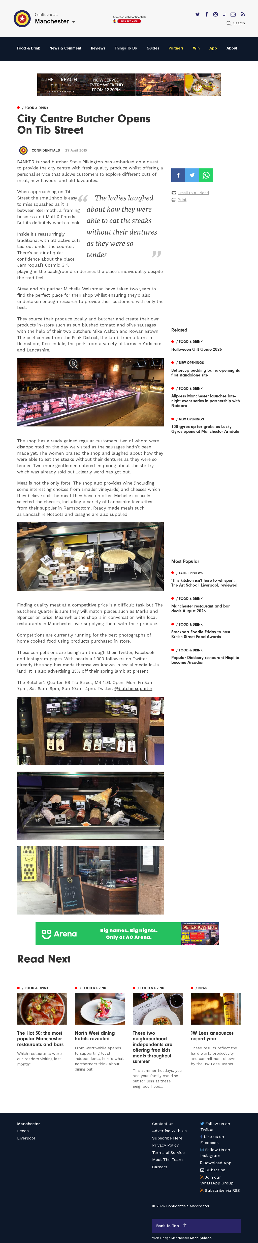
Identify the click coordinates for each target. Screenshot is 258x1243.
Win (196, 48)
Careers (159, 1166)
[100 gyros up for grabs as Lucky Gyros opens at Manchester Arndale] (206, 425)
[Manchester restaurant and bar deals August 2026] (206, 604)
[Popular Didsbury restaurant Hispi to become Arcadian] (206, 656)
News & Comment (65, 48)
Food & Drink (28, 48)
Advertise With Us (169, 1130)
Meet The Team (167, 1159)
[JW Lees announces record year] (216, 1040)
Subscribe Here (167, 1138)
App (213, 48)
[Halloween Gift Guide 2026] (206, 345)
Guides (153, 48)
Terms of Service (168, 1152)
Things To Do (126, 48)
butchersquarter (133, 688)
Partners (176, 48)
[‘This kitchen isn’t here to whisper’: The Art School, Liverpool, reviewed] (206, 578)
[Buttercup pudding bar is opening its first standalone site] (206, 368)
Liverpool (26, 1138)
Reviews (98, 48)
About (232, 48)
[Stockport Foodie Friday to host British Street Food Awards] (206, 630)
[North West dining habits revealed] (100, 1036)
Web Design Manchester (170, 1238)
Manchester (28, 1123)
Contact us (162, 1123)
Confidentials (46, 150)
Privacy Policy (165, 1145)
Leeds (23, 1130)
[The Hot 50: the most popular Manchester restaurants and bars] (42, 1036)
